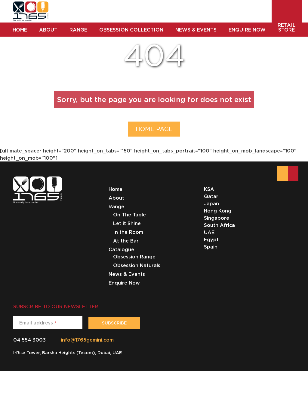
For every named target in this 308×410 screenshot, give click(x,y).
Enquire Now (124, 282)
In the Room (128, 232)
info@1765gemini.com (87, 339)
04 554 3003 (29, 339)
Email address (37, 322)
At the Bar (126, 240)
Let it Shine (127, 223)
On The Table (129, 214)
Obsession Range (134, 256)
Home (115, 189)
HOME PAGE (154, 129)
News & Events (127, 274)
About (116, 197)
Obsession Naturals (136, 265)
